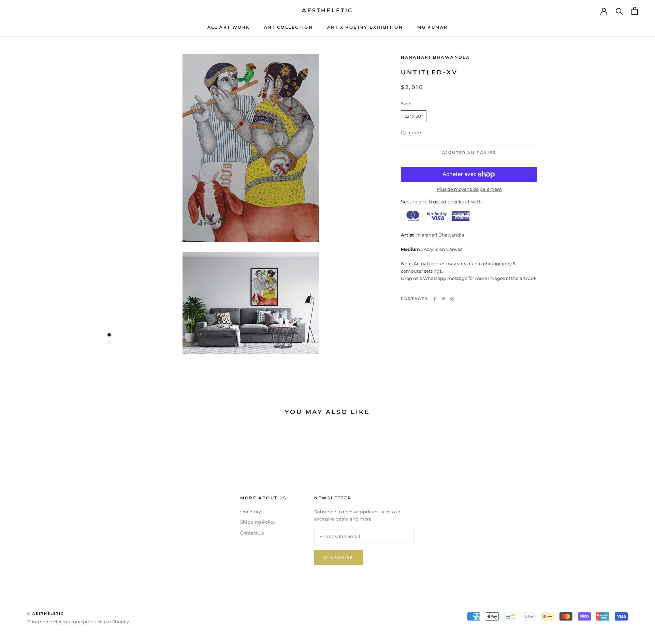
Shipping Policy (257, 522)
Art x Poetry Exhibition (365, 27)
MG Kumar (432, 27)
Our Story (250, 511)
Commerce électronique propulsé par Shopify (78, 621)
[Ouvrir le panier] (634, 11)
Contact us (252, 533)
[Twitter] (443, 299)
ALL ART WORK (228, 27)
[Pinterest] (452, 299)
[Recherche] (619, 10)
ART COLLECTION (288, 27)
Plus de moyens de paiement (469, 189)
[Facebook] (435, 299)
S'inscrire (338, 557)
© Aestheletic (45, 613)
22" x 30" (414, 116)
